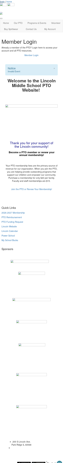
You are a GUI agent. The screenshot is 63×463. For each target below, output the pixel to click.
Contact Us (31, 29)
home (9, 1)
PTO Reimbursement (12, 217)
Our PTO (18, 22)
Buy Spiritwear (11, 29)
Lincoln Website (9, 226)
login (2, 1)
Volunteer (55, 22)
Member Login (31, 55)
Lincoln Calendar (10, 230)
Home (6, 22)
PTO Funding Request (12, 221)
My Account (50, 29)
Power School (8, 235)
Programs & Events (37, 22)
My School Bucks (10, 240)
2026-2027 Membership (13, 212)
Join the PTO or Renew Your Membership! (31, 189)
